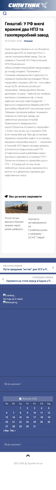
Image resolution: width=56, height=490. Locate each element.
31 (34, 426)
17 (34, 417)
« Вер (6, 430)
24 (34, 422)
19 (49, 417)
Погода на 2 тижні (13, 299)
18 (41, 417)
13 (6, 417)
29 (20, 426)
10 (34, 413)
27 (6, 426)
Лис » (13, 430)
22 (20, 422)
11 (41, 413)
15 (20, 417)
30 (27, 426)
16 (27, 417)
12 (49, 413)
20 (6, 422)
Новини (28, 41)
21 (13, 422)
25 (41, 422)
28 (13, 426)
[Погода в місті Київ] (28, 295)
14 (13, 417)
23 (27, 422)
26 (49, 422)
